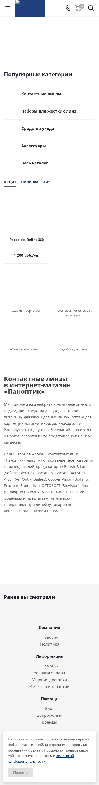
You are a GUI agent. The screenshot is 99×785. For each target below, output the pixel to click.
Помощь (49, 666)
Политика (49, 644)
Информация (49, 656)
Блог (49, 708)
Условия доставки (49, 679)
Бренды (49, 722)
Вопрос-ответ (50, 715)
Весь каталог (34, 162)
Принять (20, 773)
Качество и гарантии (50, 686)
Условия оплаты (49, 672)
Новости (49, 637)
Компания (49, 627)
